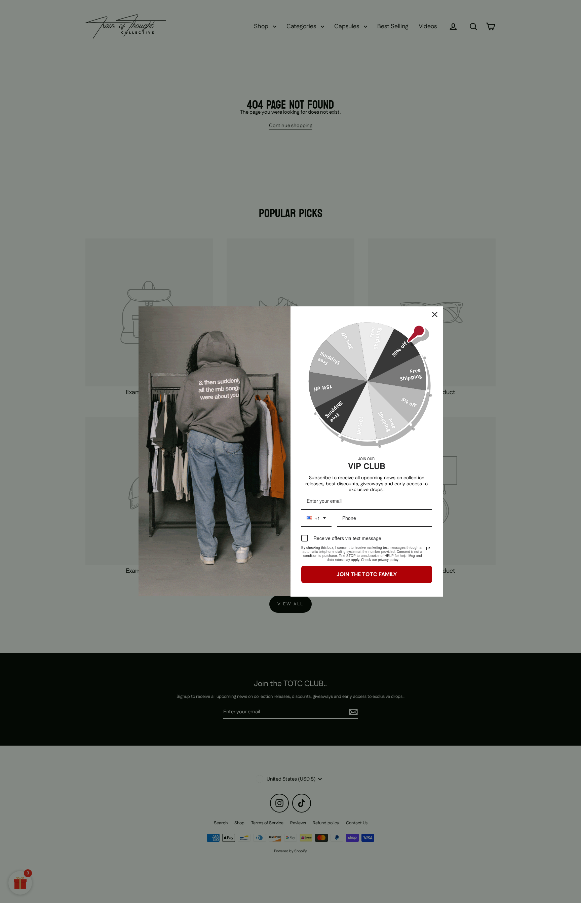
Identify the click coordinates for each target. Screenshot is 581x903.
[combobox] (316, 518)
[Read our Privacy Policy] (428, 548)
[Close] (435, 314)
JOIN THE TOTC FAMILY (367, 574)
